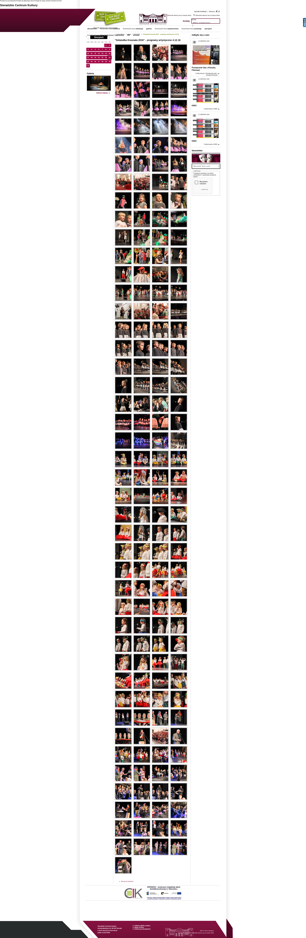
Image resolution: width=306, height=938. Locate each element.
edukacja (139, 29)
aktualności (92, 29)
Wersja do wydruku (127, 881)
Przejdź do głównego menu (25, 1)
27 (99, 61)
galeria (149, 29)
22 (106, 57)
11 (91, 53)
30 (109, 61)
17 (88, 57)
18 (92, 57)
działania (116, 29)
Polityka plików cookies (142, 926)
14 (102, 53)
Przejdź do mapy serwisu (42, 1)
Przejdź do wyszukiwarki (8, 1)
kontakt (136, 35)
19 (95, 57)
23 (109, 57)
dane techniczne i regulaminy (112, 35)
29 (106, 61)
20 (99, 57)
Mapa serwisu (139, 927)
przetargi (197, 29)
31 (88, 65)
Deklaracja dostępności (142, 929)
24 (88, 61)
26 (95, 61)
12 (95, 53)
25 (92, 61)
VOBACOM (199, 933)
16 (109, 53)
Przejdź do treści (56, 1)
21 (102, 57)
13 (99, 53)
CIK (128, 35)
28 (102, 61)
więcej (206, 74)
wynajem (208, 29)
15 (106, 53)
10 (88, 53)
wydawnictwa (172, 29)
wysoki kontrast (201, 11)
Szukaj (194, 19)
